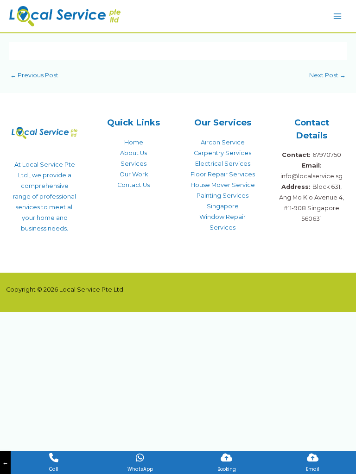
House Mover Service (223, 184)
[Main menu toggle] (338, 16)
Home (133, 142)
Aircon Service (223, 142)
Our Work (134, 174)
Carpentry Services (222, 153)
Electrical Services (222, 163)
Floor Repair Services (223, 174)
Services (133, 163)
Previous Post (34, 75)
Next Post (327, 75)
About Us (133, 153)
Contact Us (133, 184)
